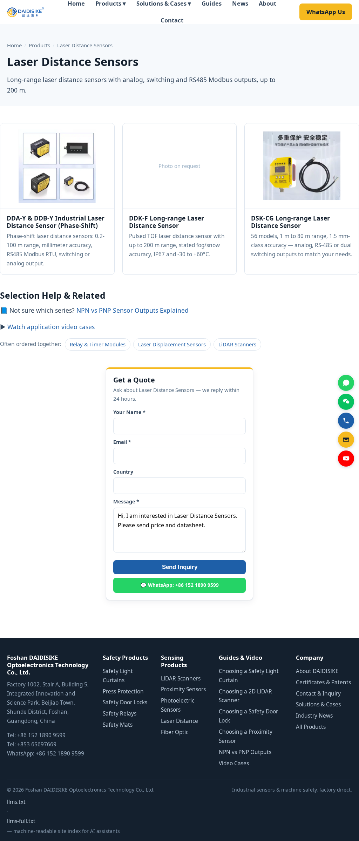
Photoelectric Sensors (177, 705)
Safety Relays (119, 713)
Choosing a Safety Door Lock (248, 716)
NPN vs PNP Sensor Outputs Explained (132, 310)
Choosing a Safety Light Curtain (249, 675)
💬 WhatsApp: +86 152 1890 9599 (180, 585)
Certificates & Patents (323, 682)
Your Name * (129, 412)
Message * (126, 501)
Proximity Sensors (183, 689)
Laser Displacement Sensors (172, 344)
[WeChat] (346, 402)
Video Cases (234, 763)
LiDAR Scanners (237, 344)
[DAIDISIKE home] (25, 12)
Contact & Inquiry (318, 693)
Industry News (314, 715)
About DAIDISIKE (317, 671)
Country (123, 471)
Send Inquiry (179, 567)
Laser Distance (179, 721)
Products (39, 45)
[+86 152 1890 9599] (346, 421)
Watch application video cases (51, 327)
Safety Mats (118, 724)
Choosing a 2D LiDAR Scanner (245, 696)
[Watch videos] (346, 458)
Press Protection (123, 691)
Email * (122, 442)
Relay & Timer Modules (98, 344)
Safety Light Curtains (118, 675)
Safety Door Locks (125, 702)
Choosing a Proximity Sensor (245, 736)
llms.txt (16, 802)
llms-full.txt (21, 821)
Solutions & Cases (318, 704)
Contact (172, 20)
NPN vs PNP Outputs (245, 752)
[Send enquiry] (346, 440)
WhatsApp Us (325, 12)
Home (14, 45)
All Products (311, 727)
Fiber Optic (174, 732)
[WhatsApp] (346, 383)
